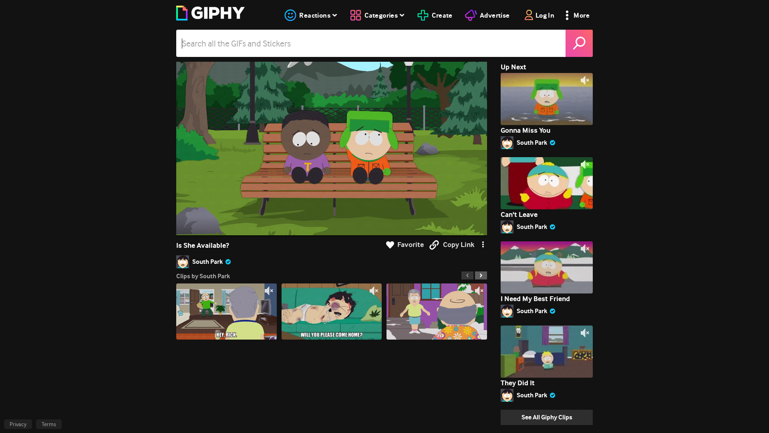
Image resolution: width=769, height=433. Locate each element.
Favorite (410, 245)
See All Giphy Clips (546, 417)
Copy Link (458, 245)
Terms (49, 424)
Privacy (18, 424)
